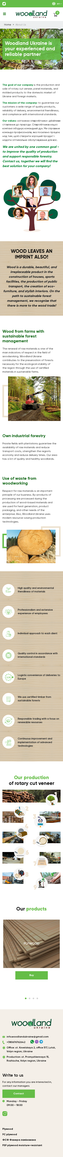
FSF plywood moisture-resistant (22, 1145)
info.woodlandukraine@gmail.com (28, 1037)
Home (7, 25)
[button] (26, 998)
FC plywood (9, 1134)
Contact (18, 1093)
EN (58, 4)
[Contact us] (4, 3)
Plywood (7, 1129)
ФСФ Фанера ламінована (19, 1140)
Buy (31, 975)
